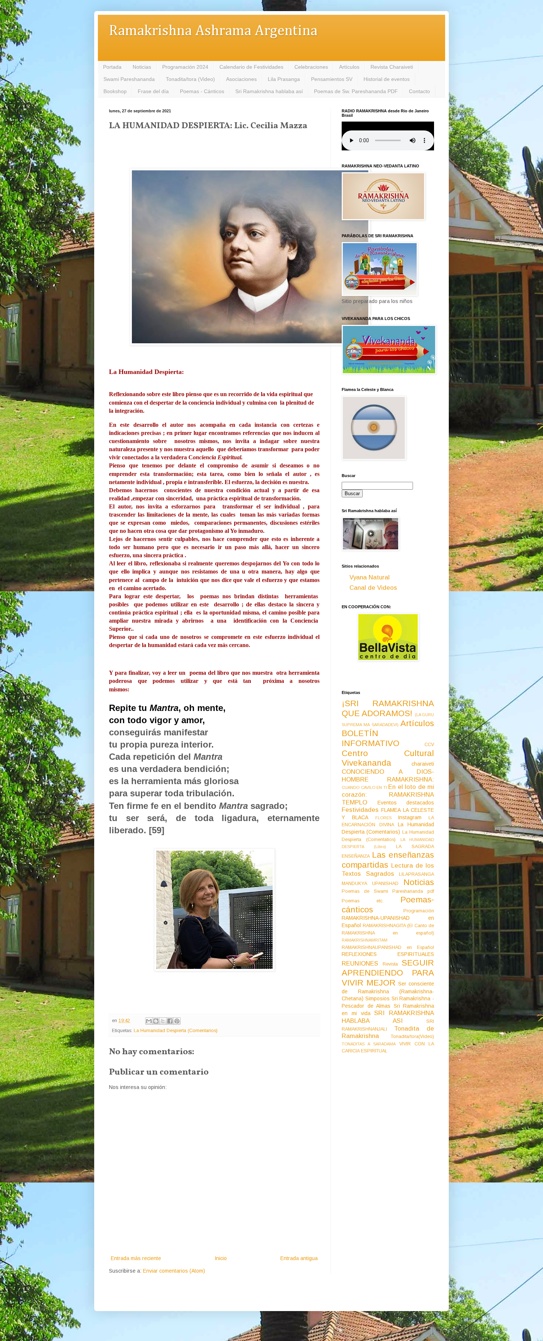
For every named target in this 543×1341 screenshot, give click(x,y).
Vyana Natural (369, 577)
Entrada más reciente (136, 1258)
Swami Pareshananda (129, 79)
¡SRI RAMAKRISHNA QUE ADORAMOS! (388, 708)
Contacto (419, 91)
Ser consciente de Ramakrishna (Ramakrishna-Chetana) (388, 991)
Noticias (142, 67)
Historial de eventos (386, 79)
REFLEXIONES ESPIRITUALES (388, 954)
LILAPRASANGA (416, 874)
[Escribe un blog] (156, 1021)
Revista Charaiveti (391, 67)
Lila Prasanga (284, 79)
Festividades (360, 809)
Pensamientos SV (331, 79)
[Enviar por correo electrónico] (149, 1021)
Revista (390, 964)
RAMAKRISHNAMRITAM (364, 940)
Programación (418, 910)
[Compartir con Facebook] (170, 1021)
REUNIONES (360, 963)
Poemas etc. (363, 900)
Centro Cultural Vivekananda (388, 758)
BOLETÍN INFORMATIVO (370, 738)
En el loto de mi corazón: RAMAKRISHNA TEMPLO (388, 794)
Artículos (349, 67)
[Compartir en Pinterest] (177, 1021)
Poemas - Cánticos (202, 91)
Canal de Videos (373, 587)
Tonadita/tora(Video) (412, 1036)
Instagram (409, 817)
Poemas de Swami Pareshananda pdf (388, 891)
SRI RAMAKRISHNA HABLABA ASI (388, 1017)
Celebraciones (311, 67)
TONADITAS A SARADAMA (369, 1044)
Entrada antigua (299, 1258)
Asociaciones (241, 79)
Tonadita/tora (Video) (190, 79)
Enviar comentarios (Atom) (174, 1271)
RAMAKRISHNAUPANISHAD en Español (388, 947)
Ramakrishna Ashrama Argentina (213, 31)
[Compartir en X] (163, 1021)
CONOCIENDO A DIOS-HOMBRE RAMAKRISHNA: (388, 775)
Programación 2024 (185, 67)
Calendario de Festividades (251, 67)
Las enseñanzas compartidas (388, 859)
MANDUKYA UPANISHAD (370, 883)
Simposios (377, 998)
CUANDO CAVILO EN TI (364, 787)
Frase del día (153, 91)
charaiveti (422, 764)
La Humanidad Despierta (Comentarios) (176, 1030)
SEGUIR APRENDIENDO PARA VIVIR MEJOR (388, 972)
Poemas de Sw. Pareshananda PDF (356, 91)
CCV (429, 744)
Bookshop (115, 91)
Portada (112, 67)
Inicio (221, 1258)
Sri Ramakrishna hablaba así (269, 91)
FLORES (383, 818)
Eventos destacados (406, 803)
